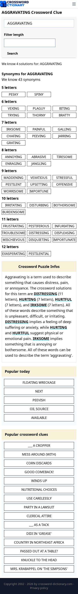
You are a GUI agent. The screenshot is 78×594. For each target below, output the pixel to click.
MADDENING (13, 177)
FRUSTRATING (13, 226)
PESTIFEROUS (39, 226)
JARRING (64, 136)
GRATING (13, 143)
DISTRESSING (39, 233)
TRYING (13, 115)
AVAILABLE (39, 418)
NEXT (39, 391)
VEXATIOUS (38, 177)
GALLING (64, 129)
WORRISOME (13, 191)
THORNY (38, 115)
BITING (64, 108)
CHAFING (13, 136)
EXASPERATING (13, 253)
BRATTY (64, 115)
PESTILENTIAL (39, 253)
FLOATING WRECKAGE (39, 382)
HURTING (27, 299)
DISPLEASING (64, 233)
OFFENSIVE (64, 184)
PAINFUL (39, 129)
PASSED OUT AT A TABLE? (39, 551)
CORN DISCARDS (39, 463)
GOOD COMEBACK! (39, 472)
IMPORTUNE (38, 191)
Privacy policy (39, 588)
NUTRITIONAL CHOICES (39, 489)
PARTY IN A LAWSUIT (39, 507)
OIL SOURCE (39, 409)
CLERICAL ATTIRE (39, 516)
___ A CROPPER (39, 445)
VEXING (13, 108)
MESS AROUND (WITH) (39, 454)
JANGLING (38, 163)
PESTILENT (14, 184)
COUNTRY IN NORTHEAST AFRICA (39, 542)
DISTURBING (39, 205)
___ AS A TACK (39, 525)
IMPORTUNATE (64, 239)
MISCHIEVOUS (13, 239)
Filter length (14, 34)
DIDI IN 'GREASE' (39, 533)
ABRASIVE (39, 157)
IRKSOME (13, 129)
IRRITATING (13, 205)
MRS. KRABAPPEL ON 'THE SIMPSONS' (39, 569)
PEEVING (39, 136)
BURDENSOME (13, 212)
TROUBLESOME (13, 233)
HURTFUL (63, 299)
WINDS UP (39, 481)
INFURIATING (64, 226)
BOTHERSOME (64, 205)
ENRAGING (13, 163)
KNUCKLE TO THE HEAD (39, 560)
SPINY (38, 94)
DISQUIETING (39, 239)
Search (12, 53)
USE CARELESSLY (39, 498)
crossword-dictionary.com (55, 584)
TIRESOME (64, 157)
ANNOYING (13, 157)
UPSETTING (39, 184)
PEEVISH (39, 400)
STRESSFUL (64, 177)
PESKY (13, 94)
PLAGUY (39, 108)
